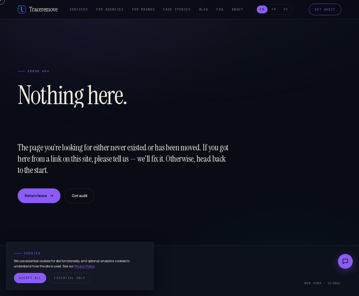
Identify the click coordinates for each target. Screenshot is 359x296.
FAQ (220, 9)
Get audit (325, 9)
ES (286, 9)
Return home (36, 195)
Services (79, 9)
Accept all (30, 278)
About (237, 9)
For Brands (143, 9)
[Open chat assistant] (345, 261)
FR (274, 9)
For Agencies (110, 9)
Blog (203, 9)
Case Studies (177, 9)
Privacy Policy (84, 266)
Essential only (69, 278)
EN (262, 9)
